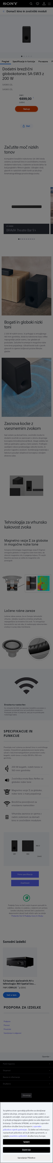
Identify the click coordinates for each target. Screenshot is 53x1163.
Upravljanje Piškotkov (26, 1157)
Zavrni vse (26, 1150)
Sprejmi (26, 1142)
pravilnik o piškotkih (18, 1136)
